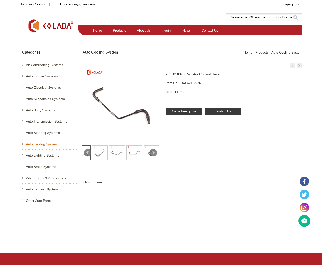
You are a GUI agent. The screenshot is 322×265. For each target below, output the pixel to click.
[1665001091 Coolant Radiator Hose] (299, 65)
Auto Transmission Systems (46, 121)
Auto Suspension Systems (45, 99)
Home (97, 30)
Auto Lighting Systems (42, 155)
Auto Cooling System (41, 144)
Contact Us (210, 30)
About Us (144, 30)
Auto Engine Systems (42, 76)
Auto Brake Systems (41, 167)
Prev (87, 153)
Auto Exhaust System (42, 189)
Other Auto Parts (38, 201)
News (186, 30)
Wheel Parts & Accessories (46, 178)
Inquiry (166, 30)
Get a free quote (184, 111)
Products (119, 30)
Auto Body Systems (40, 110)
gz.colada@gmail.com (78, 4)
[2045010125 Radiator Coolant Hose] (292, 65)
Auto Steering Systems (43, 133)
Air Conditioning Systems (44, 65)
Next (153, 153)
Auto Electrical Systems (43, 87)
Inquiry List (291, 4)
